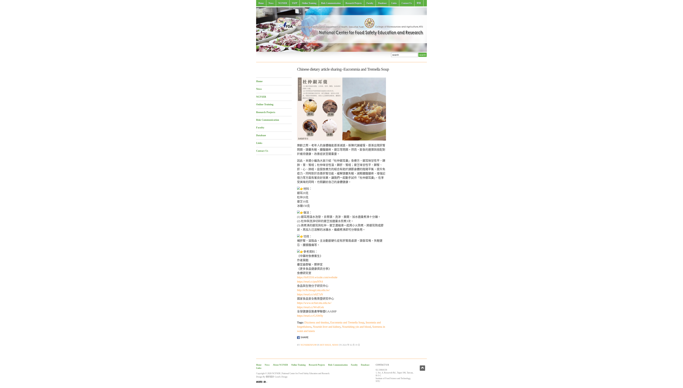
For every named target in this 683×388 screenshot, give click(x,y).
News (271, 3)
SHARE (304, 337)
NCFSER (282, 3)
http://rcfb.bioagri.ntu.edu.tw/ (313, 290)
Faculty (370, 3)
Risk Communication (331, 3)
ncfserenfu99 (309, 345)
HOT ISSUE (325, 345)
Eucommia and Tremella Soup (347, 322)
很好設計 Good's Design (276, 377)
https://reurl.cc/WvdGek (310, 307)
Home (261, 3)
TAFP (294, 3)
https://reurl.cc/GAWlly (310, 315)
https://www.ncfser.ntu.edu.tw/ (314, 302)
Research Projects (354, 3)
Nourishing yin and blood (356, 326)
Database (382, 3)
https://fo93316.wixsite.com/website (317, 277)
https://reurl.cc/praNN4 (310, 281)
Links (394, 3)
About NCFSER (280, 365)
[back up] (422, 368)
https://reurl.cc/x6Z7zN (310, 294)
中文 (419, 3)
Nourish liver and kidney (327, 326)
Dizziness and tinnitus (316, 322)
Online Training (309, 3)
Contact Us (407, 3)
